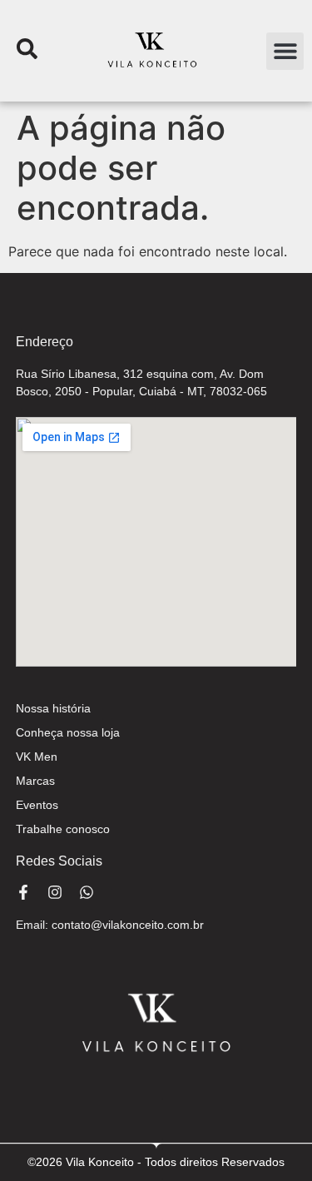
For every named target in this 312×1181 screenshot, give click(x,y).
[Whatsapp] (86, 892)
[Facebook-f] (23, 892)
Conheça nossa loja (68, 732)
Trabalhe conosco (63, 829)
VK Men (36, 756)
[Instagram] (54, 892)
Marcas (35, 780)
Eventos (37, 804)
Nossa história (53, 708)
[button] (285, 51)
